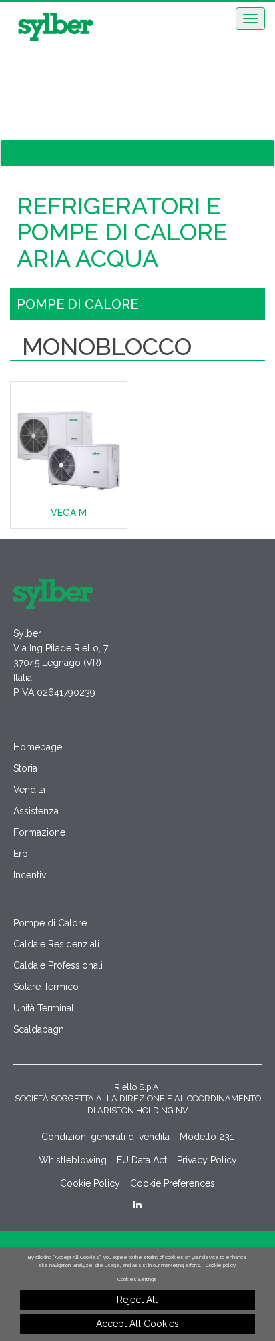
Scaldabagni (39, 1029)
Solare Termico (46, 986)
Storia (25, 768)
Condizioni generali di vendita (105, 1136)
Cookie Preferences (172, 1183)
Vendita (29, 789)
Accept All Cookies (137, 1323)
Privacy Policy (207, 1160)
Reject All (137, 1299)
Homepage (37, 747)
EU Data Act (142, 1160)
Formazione (39, 832)
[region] (137, 1294)
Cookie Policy (90, 1183)
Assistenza (36, 811)
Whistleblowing (73, 1160)
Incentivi (30, 875)
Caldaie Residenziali (56, 944)
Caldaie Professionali (58, 965)
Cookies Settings (137, 1279)
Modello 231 (207, 1136)
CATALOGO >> (137, 152)
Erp (20, 853)
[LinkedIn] (137, 1204)
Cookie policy (221, 1265)
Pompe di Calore (50, 923)
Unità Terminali (44, 1008)
